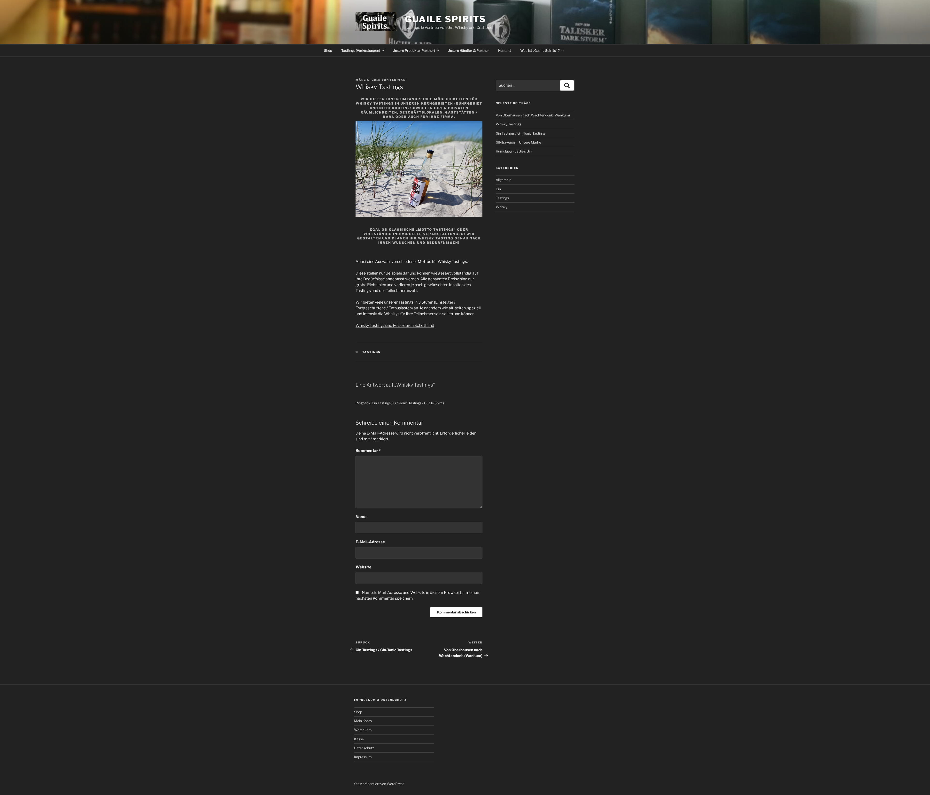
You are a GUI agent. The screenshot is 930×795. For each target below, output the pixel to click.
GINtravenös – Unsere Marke (518, 142)
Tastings (371, 352)
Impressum (363, 757)
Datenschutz (364, 748)
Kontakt (504, 50)
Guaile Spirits (445, 19)
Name (361, 516)
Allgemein (503, 180)
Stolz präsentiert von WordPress (379, 784)
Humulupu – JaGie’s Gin (514, 151)
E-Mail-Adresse (370, 542)
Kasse (359, 739)
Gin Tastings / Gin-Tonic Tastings (520, 133)
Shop (328, 50)
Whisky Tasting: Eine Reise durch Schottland (395, 325)
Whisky (501, 207)
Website (363, 567)
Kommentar (368, 450)
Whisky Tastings (508, 124)
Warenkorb (363, 730)
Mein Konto (363, 721)
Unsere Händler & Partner (468, 50)
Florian (398, 80)
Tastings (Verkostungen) (360, 50)
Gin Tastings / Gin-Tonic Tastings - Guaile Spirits (408, 403)
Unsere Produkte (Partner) (414, 50)
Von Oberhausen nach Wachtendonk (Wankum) (533, 115)
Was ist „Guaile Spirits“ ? (540, 50)
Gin (498, 189)
